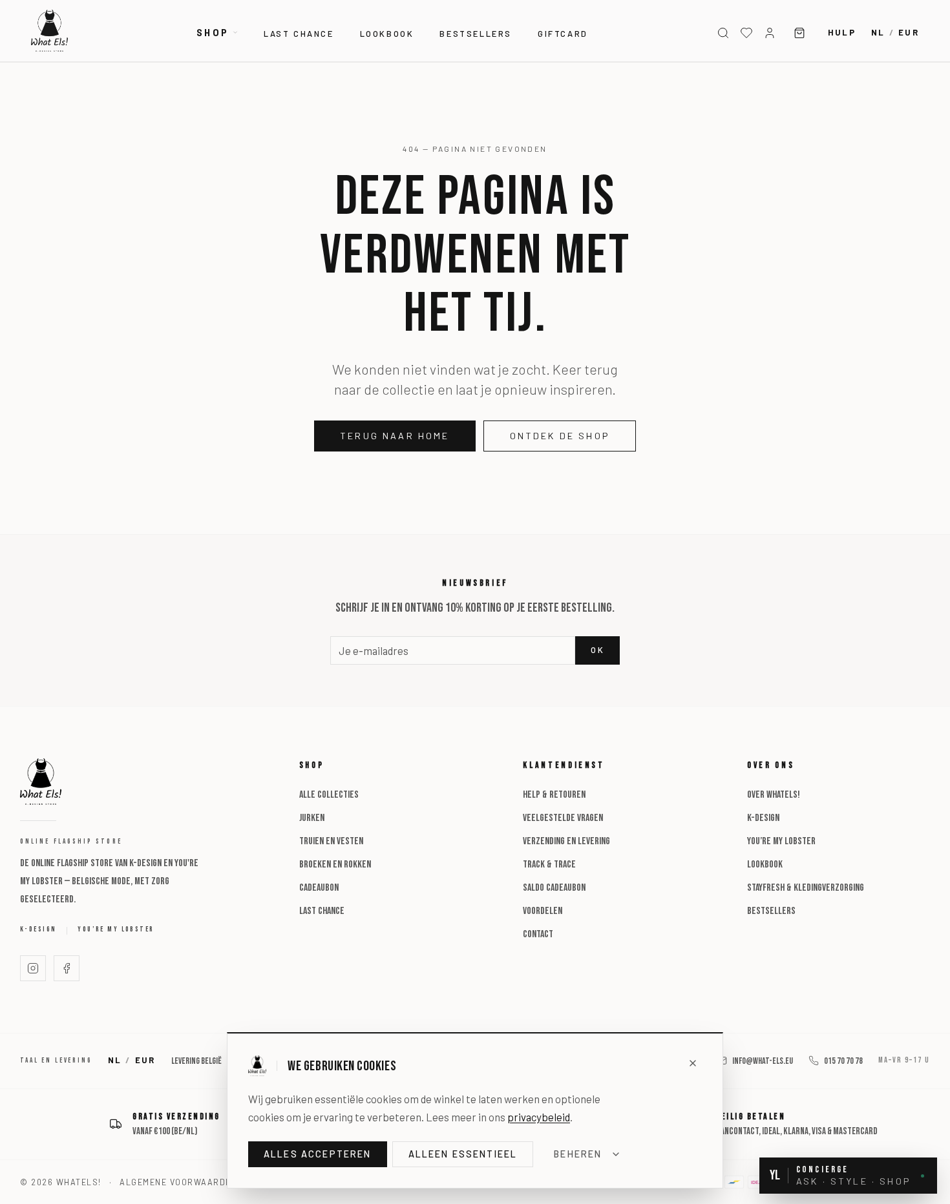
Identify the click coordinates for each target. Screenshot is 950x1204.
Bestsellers (475, 33)
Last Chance (321, 911)
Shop (212, 32)
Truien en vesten (331, 841)
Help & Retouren (554, 795)
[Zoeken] (723, 32)
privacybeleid (538, 1116)
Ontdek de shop (559, 435)
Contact (538, 934)
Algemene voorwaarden (178, 1182)
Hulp (842, 32)
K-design (38, 929)
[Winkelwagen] (799, 33)
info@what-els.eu (762, 1060)
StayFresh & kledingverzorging (805, 888)
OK (597, 650)
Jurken (311, 818)
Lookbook (387, 33)
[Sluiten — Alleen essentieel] (693, 1063)
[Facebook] (66, 968)
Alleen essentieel (463, 1153)
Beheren (578, 1153)
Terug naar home (395, 435)
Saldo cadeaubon (554, 888)
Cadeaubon (319, 888)
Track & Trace (549, 864)
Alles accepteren (318, 1153)
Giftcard (563, 33)
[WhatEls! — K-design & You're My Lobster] (49, 31)
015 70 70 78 (843, 1060)
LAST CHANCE (299, 33)
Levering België (196, 1060)
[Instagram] (33, 968)
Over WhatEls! (773, 795)
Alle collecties (329, 795)
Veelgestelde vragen (563, 818)
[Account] (769, 32)
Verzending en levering (566, 841)
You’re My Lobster (116, 929)
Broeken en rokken (335, 864)
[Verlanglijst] (746, 32)
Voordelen (542, 911)
